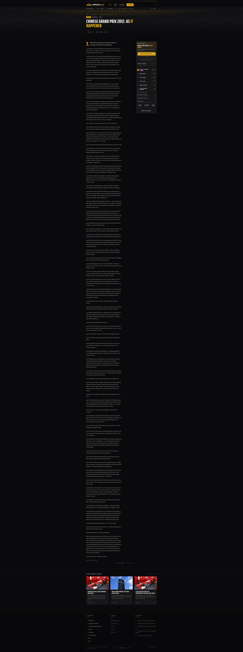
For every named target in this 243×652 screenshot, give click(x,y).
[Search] (155, 5)
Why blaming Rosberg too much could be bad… (120, 592)
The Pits (112, 626)
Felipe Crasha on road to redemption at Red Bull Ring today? (145, 592)
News (115, 4)
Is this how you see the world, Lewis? (145, 635)
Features (122, 4)
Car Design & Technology (93, 623)
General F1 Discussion (144, 69)
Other (89, 641)
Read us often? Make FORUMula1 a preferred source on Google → (146, 60)
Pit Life (112, 629)
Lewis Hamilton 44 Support (142, 97)
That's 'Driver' (143, 77)
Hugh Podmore (90, 32)
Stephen (137, 602)
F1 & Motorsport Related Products (95, 626)
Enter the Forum (146, 111)
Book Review (91, 620)
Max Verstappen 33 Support (126, 8)
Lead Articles (95, 17)
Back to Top (152, 647)
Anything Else (142, 73)
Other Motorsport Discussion (143, 89)
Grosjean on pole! (140, 101)
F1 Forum (130, 5)
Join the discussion (146, 54)
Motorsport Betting (92, 635)
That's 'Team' (142, 81)
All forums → (113, 632)
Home (110, 4)
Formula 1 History (143, 85)
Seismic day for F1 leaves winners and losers (97, 592)
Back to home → (153, 574)
